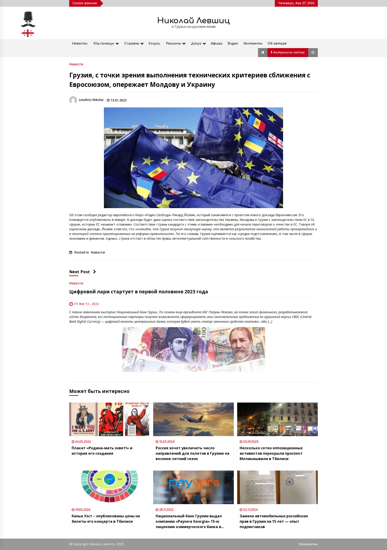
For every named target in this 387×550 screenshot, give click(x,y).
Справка (131, 43)
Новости (79, 43)
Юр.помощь (103, 43)
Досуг (196, 43)
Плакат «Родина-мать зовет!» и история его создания (102, 451)
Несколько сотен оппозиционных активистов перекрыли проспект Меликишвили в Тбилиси (271, 453)
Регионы (173, 43)
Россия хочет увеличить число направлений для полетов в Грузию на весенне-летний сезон (192, 453)
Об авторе (277, 43)
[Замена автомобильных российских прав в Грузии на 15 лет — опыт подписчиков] (277, 487)
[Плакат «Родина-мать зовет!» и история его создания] (109, 419)
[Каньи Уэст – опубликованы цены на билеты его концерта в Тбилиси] (109, 487)
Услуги (154, 43)
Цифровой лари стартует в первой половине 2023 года (138, 291)
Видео (233, 43)
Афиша (216, 43)
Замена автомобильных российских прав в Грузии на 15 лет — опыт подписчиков (274, 521)
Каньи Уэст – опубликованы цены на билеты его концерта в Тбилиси (106, 519)
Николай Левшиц (193, 20)
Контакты (252, 43)
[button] (262, 52)
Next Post (79, 271)
